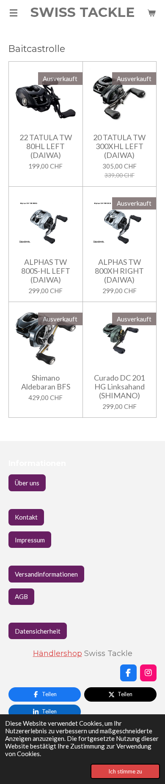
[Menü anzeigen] (13, 12)
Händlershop (57, 653)
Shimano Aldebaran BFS (45, 382)
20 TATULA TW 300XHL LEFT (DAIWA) (119, 146)
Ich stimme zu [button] (125, 771)
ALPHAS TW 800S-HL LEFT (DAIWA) (45, 271)
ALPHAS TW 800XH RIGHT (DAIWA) (119, 271)
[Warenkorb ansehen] (151, 12)
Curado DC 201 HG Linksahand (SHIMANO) (119, 386)
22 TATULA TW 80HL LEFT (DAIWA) (45, 146)
